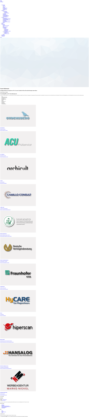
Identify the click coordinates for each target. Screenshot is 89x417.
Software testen (3, 35)
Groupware (4, 6)
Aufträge (4, 5)
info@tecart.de (3, 400)
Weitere (4, 22)
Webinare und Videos (5, 26)
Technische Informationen (6, 15)
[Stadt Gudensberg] (44, 116)
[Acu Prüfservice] (44, 142)
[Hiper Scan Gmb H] (44, 327)
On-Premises (5, 11)
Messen (4, 34)
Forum (2, 412)
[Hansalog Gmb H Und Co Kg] (44, 354)
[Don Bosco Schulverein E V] (44, 222)
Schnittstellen (4, 14)
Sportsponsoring (5, 27)
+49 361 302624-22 (4, 399)
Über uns (5, 28)
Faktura (4, 7)
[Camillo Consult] (44, 195)
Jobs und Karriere (6, 29)
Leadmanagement (5, 9)
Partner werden (6, 30)
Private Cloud (5, 12)
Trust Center (4, 13)
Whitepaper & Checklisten (6, 25)
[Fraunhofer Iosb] (44, 275)
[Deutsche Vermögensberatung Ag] (44, 248)
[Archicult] (44, 169)
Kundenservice (4, 8)
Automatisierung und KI (5, 16)
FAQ (2, 410)
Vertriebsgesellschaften (5, 19)
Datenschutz (3, 405)
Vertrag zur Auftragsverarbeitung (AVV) (6, 406)
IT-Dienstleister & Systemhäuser (6, 21)
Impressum (3, 404)
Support (2, 411)
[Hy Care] (44, 301)
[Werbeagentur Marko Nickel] (44, 380)
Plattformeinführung (6, 32)
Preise (2, 23)
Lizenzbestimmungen (4, 407)
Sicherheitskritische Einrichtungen (7, 18)
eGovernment (4, 20)
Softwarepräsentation (6, 33)
